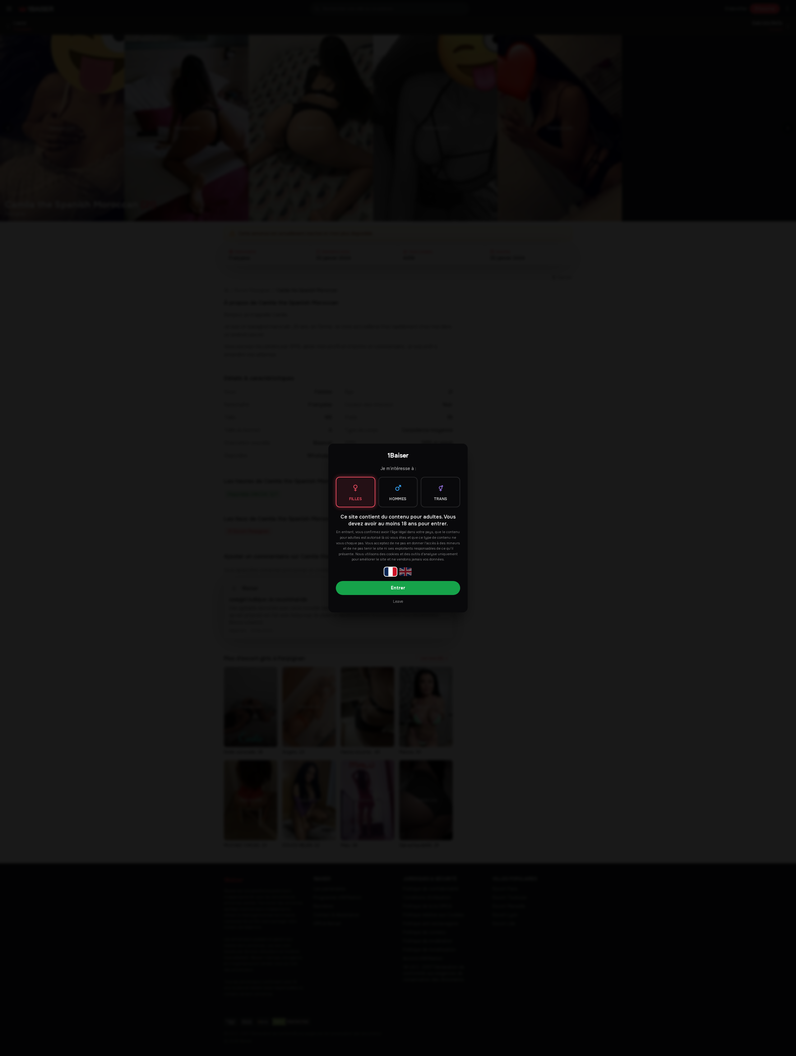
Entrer (398, 588)
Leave (398, 601)
